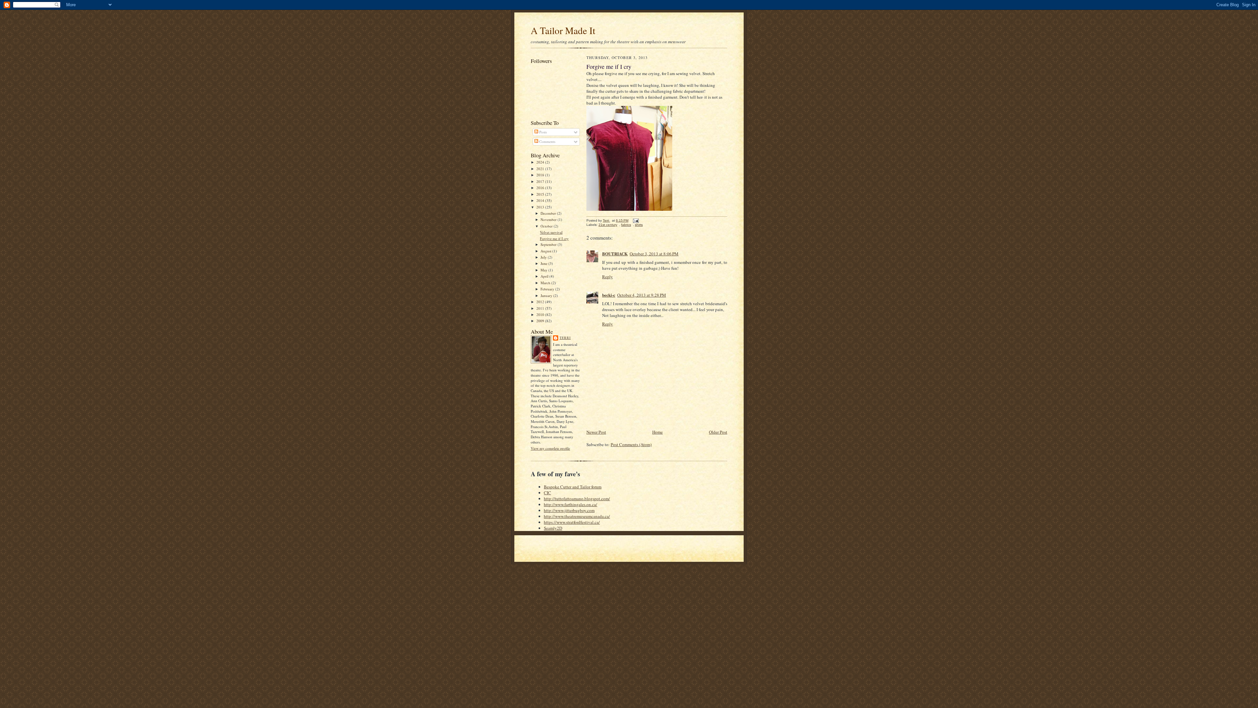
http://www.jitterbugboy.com (569, 510)
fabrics (626, 224)
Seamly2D (553, 528)
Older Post (718, 432)
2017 (540, 181)
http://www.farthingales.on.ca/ (570, 504)
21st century (608, 224)
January (547, 295)
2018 (540, 174)
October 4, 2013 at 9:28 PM (641, 295)
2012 (540, 301)
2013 (540, 207)
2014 (540, 200)
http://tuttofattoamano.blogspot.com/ (577, 499)
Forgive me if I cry (554, 238)
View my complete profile (550, 448)
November (549, 219)
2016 (540, 187)
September (549, 244)
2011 (540, 308)
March (546, 282)
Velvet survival (551, 232)
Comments (546, 141)
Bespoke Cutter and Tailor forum (572, 487)
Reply (607, 277)
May (544, 269)
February (548, 288)
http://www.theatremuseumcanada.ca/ (577, 516)
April (545, 276)
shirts (639, 224)
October (547, 226)
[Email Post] (635, 220)
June (544, 263)
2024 (540, 162)
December (549, 213)
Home (657, 432)
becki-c (608, 295)
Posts (542, 131)
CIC (547, 493)
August (546, 250)
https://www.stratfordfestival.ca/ (572, 522)
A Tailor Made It (563, 30)
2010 (540, 314)
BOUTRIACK (615, 253)
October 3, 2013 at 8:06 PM (654, 254)
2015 (540, 194)
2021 (540, 168)
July (544, 257)
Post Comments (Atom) (631, 444)
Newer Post (596, 432)
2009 (540, 320)
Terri (565, 337)
